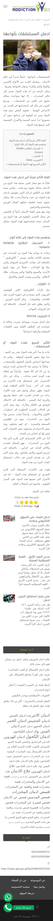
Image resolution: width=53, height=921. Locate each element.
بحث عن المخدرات (40, 756)
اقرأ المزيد (44, 548)
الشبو (11, 741)
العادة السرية (24, 746)
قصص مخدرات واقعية (17, 807)
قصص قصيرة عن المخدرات (32, 802)
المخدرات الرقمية (16, 751)
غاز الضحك (24, 304)
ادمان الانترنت (38, 715)
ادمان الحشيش (38, 721)
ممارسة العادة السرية (32, 827)
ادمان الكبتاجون (23, 731)
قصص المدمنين (38, 797)
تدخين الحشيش (21, 756)
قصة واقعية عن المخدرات (21, 786)
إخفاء (22, 134)
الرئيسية (46, 19)
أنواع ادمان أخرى (33, 19)
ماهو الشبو (33, 817)
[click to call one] (8, 907)
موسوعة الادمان (22, 916)
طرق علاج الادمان (30, 761)
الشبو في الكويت (41, 746)
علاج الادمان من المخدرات (19, 777)
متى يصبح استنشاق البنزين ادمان (34, 598)
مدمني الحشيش (19, 822)
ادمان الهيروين (14, 737)
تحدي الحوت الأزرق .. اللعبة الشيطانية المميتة (34, 558)
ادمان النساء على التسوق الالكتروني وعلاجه (35, 519)
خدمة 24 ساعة (23, 907)
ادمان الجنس (17, 715)
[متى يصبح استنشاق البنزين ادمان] (9, 598)
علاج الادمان (21, 771)
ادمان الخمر (17, 720)
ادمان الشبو (26, 726)
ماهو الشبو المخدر (17, 817)
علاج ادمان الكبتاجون (26, 766)
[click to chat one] (8, 897)
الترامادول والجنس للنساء (28, 741)
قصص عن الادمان (15, 797)
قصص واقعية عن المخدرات (35, 812)
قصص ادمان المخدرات (31, 792)
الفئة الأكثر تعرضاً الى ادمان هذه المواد (27, 140)
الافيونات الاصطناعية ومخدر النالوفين (30, 695)
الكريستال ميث (34, 751)
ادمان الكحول (38, 736)
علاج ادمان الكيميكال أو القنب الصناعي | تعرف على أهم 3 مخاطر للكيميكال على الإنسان (29, 674)
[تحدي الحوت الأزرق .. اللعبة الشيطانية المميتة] (9, 558)
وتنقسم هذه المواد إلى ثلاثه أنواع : (30, 144)
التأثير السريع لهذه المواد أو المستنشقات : (26, 164)
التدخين (46, 741)
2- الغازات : (37, 156)
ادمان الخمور (41, 726)
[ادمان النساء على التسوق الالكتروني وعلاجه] (9, 518)
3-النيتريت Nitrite (34, 160)
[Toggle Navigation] (5, 6)
